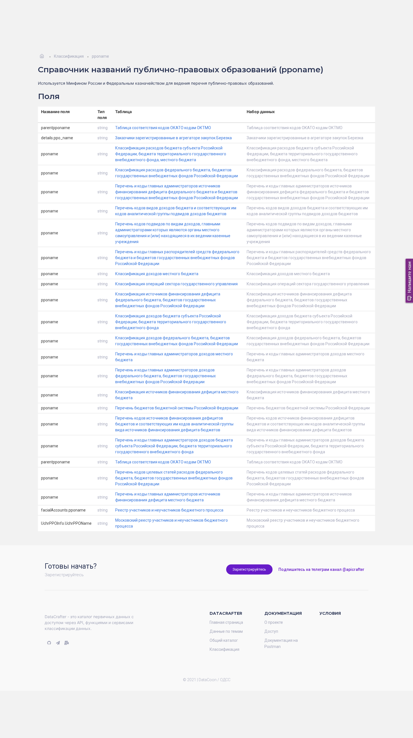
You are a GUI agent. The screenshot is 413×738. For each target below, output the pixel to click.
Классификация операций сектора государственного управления (176, 275)
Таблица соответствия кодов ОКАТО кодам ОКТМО (163, 119)
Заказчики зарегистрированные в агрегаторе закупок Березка (173, 129)
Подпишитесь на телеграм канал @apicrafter (321, 561)
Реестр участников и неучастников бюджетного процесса (169, 501)
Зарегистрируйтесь (249, 561)
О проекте (273, 614)
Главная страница (226, 614)
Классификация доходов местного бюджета (156, 265)
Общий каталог (224, 632)
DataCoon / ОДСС (214, 671)
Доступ (271, 623)
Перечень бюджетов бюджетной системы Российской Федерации (176, 399)
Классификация (224, 641)
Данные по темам (226, 623)
